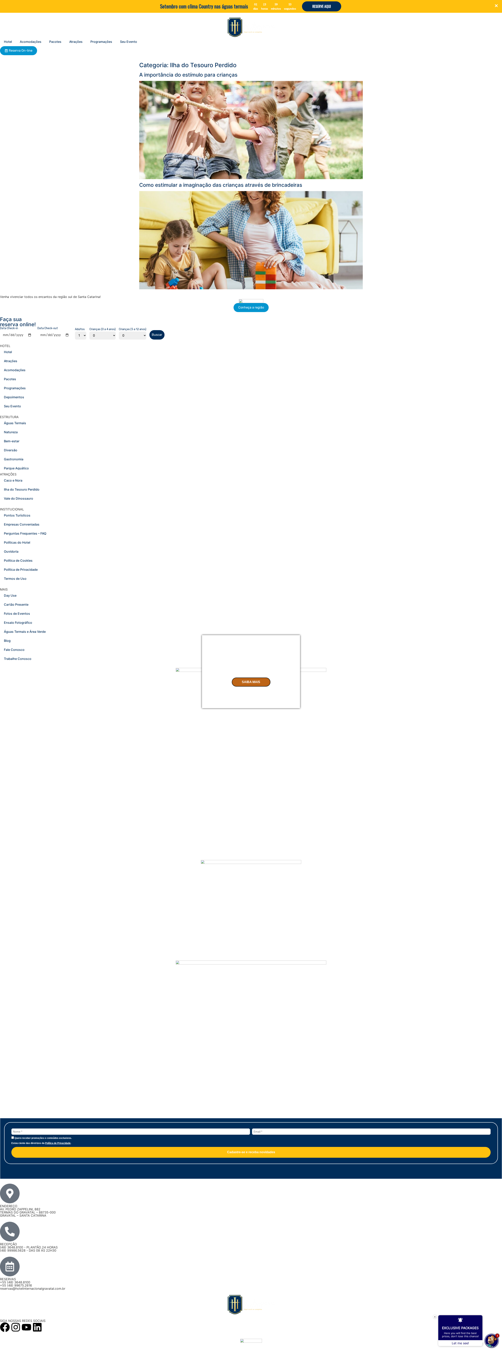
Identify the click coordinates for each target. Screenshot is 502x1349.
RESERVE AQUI (321, 6)
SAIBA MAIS (251, 682)
